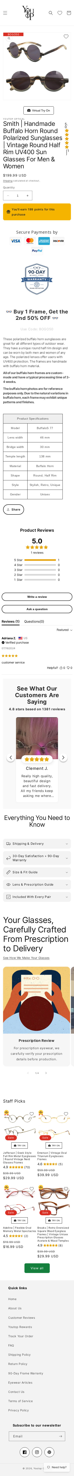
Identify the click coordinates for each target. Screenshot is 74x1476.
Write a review (37, 596)
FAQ (11, 1345)
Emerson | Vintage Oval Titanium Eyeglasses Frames (52, 1156)
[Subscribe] (60, 1436)
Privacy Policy (18, 1410)
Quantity (9, 187)
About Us (15, 1308)
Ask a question (37, 609)
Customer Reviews (21, 1317)
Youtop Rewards (20, 1327)
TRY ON (20, 1145)
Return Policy (18, 1364)
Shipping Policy (19, 1354)
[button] (5, 12)
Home (12, 1299)
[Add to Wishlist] (66, 36)
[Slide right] (46, 1073)
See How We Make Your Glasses (26, 958)
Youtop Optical (42, 1468)
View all (37, 1268)
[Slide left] (27, 1073)
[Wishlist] (59, 12)
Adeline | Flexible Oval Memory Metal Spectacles (19, 1229)
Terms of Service (20, 1401)
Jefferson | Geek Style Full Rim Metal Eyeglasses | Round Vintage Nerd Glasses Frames (19, 1157)
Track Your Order (20, 1336)
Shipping (8, 180)
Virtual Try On (40, 110)
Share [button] (16, 509)
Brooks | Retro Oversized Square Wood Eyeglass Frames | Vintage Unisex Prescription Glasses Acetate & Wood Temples (53, 1234)
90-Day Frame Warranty (25, 1373)
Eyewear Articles (20, 1382)
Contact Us (16, 1391)
